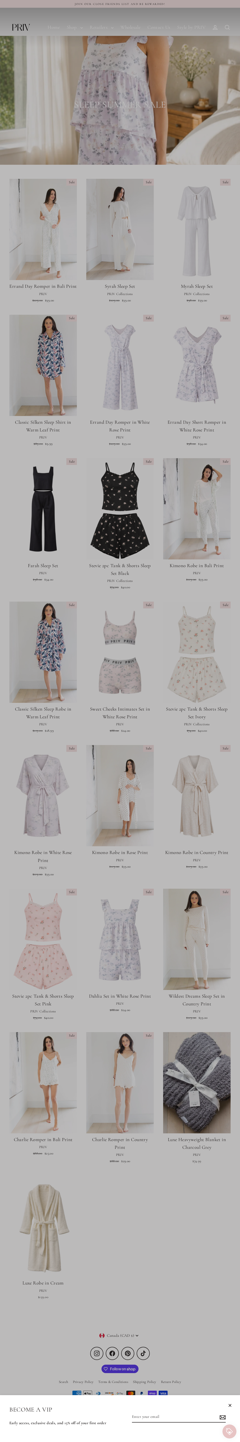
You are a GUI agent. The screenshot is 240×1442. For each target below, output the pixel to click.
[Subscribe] (222, 1417)
